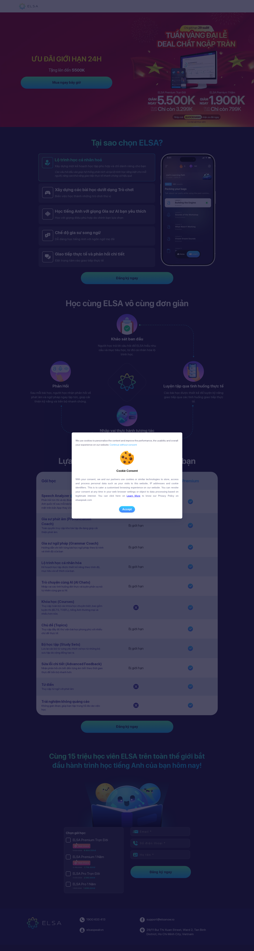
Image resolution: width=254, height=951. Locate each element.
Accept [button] (127, 509)
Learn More (133, 495)
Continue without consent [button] (123, 444)
